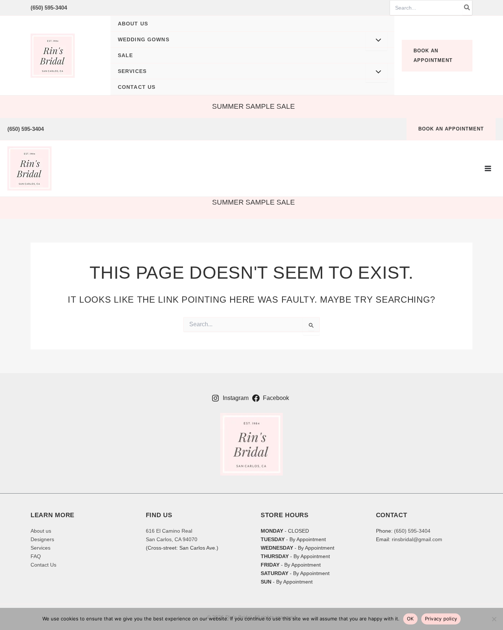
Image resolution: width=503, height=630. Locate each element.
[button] (252, 40)
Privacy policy (441, 619)
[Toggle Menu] (376, 41)
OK (410, 619)
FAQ (36, 556)
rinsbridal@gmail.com (417, 539)
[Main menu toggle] (488, 168)
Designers (42, 539)
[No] (493, 619)
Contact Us (43, 565)
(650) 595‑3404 (49, 7)
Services (40, 548)
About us (41, 531)
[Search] (467, 7)
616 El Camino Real (169, 531)
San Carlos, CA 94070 (171, 539)
